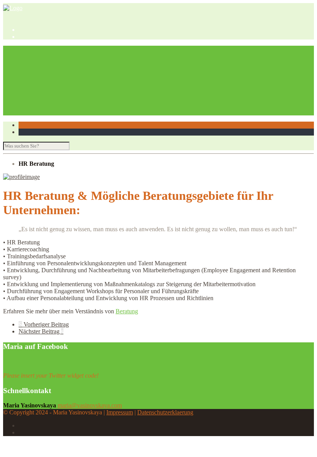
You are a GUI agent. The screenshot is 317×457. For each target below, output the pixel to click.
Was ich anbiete (38, 56)
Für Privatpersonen (57, 70)
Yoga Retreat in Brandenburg (70, 84)
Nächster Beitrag (41, 331)
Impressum (119, 412)
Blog (25, 91)
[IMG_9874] (21, 177)
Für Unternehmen (55, 63)
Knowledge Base (40, 97)
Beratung (127, 311)
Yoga (25, 77)
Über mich (31, 49)
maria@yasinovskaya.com (90, 405)
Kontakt (28, 111)
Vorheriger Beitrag (44, 324)
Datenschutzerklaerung (165, 412)
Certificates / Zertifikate (62, 104)
